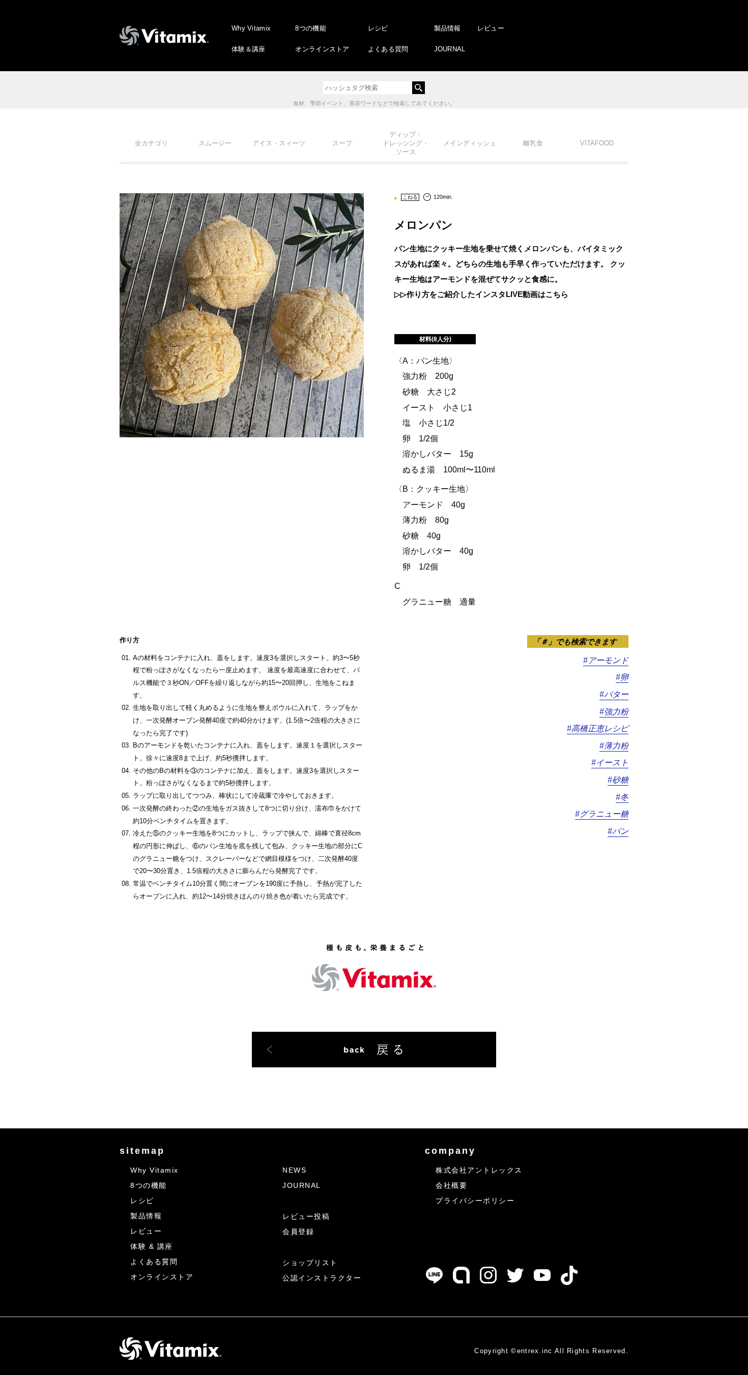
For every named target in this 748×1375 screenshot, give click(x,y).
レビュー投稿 (306, 1216)
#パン (618, 831)
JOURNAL (450, 49)
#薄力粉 (613, 745)
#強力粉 (613, 711)
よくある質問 (388, 49)
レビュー (490, 28)
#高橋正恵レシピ (597, 728)
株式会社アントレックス (479, 1170)
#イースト (609, 762)
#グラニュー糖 (601, 814)
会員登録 (298, 1232)
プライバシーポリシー (475, 1201)
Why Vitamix (251, 28)
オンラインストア (322, 49)
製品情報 (447, 28)
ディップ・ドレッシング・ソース (406, 143)
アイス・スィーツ (278, 143)
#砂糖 (618, 779)
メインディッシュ (469, 143)
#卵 (622, 677)
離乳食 (533, 143)
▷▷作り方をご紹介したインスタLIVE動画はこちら (481, 294)
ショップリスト (310, 1263)
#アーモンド (605, 660)
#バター (613, 694)
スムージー (215, 143)
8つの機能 (310, 28)
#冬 (622, 797)
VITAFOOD (597, 143)
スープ (342, 143)
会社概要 (451, 1185)
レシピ (378, 28)
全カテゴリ (151, 143)
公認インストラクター (321, 1278)
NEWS (294, 1170)
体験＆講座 (249, 49)
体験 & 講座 (151, 1246)
